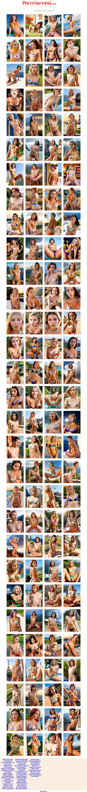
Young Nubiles (35, 764)
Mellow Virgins (8, 775)
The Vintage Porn (21, 775)
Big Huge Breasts (35, 761)
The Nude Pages (21, 778)
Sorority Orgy (35, 759)
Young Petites (21, 768)
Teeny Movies (35, 762)
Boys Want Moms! (21, 788)
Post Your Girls (22, 762)
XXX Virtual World (8, 788)
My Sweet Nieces (7, 776)
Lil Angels (8, 771)
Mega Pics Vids (8, 787)
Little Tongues (7, 773)
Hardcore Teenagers (7, 768)
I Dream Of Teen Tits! (8, 762)
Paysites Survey (8, 784)
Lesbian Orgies (22, 773)
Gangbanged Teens (21, 771)
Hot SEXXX (35, 776)
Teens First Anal (21, 784)
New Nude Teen (8, 759)
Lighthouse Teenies (8, 770)
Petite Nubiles (21, 781)
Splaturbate (21, 764)
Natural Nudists (22, 782)
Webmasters (43, 791)
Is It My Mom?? (21, 767)
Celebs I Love (7, 785)
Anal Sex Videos (21, 787)
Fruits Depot (8, 767)
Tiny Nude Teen (35, 771)
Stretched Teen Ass (35, 770)
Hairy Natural (21, 785)
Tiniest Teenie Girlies (8, 778)
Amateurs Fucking (35, 767)
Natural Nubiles (22, 776)
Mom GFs (8, 779)
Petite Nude (21, 779)
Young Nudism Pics (21, 761)
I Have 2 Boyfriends (35, 775)
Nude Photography (21, 759)
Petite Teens (35, 768)
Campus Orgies (35, 773)
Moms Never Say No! (21, 765)
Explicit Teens (7, 765)
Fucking (8, 782)
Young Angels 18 (7, 781)
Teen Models (8, 761)
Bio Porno (35, 765)
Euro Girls (8, 764)
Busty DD (22, 770)
